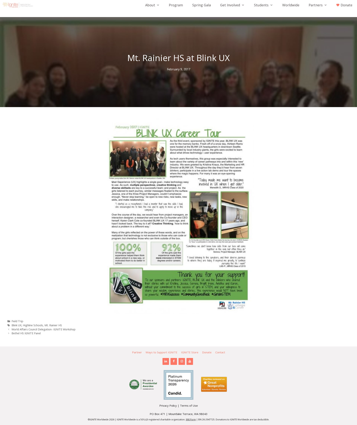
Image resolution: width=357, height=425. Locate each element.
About (150, 5)
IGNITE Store (189, 352)
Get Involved (230, 5)
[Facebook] (174, 361)
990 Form (191, 419)
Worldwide (290, 5)
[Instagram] (181, 361)
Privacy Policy (168, 405)
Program (176, 5)
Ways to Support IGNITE (161, 352)
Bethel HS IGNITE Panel (26, 333)
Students (261, 5)
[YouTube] (189, 361)
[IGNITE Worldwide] (18, 5)
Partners (316, 5)
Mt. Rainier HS (53, 325)
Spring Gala (201, 5)
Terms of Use (189, 405)
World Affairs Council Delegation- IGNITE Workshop (43, 329)
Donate (207, 352)
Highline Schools (33, 325)
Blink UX (16, 325)
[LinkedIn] (166, 361)
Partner (137, 352)
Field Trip (17, 321)
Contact (220, 352)
